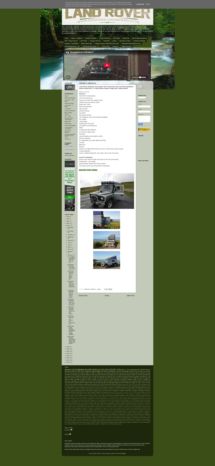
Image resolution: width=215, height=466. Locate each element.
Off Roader (114, 384)
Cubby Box (141, 404)
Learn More (140, 4)
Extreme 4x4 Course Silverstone (116, 408)
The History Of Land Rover (68, 128)
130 (101, 379)
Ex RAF (122, 389)
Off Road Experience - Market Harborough (99, 414)
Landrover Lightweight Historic (120, 411)
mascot (126, 396)
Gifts (103, 376)
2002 (116, 381)
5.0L (108, 401)
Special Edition (100, 420)
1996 (143, 382)
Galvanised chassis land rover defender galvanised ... (71, 285)
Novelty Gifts (75, 414)
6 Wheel (117, 401)
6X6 (133, 401)
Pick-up (119, 373)
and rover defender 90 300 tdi (71, 423)
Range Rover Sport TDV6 (135, 395)
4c (69, 400)
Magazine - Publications (138, 390)
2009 (94, 390)
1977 (114, 376)
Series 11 (144, 385)
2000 (147, 382)
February (70, 251)
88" (114, 370)
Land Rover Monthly (105, 384)
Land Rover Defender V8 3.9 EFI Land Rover (71, 266)
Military (91, 395)
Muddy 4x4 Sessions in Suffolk (129, 412)
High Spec (85, 409)
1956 (77, 376)
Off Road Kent (142, 415)
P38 (73, 392)
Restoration (140, 389)
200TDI (140, 374)
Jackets (104, 409)
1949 (76, 382)
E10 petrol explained (76, 408)
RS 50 (79, 419)
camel (79, 423)
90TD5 (146, 379)
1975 (140, 378)
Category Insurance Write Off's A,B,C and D (107, 43)
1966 (92, 373)
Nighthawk (147, 412)
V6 (101, 392)
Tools (146, 389)
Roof (134, 419)
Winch (117, 396)
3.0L (146, 398)
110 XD (116, 392)
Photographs (128, 417)
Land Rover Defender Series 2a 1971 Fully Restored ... (71, 302)
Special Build (93, 420)
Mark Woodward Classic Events (104, 412)
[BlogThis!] (107, 289)
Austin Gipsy (103, 403)
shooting (115, 423)
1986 (123, 379)
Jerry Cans (110, 409)
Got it (148, 4)
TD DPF (132, 420)
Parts (146, 381)
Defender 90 (82, 370)
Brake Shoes (141, 403)
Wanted (124, 422)
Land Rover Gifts (136, 385)
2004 (97, 385)
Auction (143, 373)
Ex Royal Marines (98, 408)
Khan (128, 409)
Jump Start (116, 409)
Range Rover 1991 (124, 395)
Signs (92, 392)
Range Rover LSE (96, 419)
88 (147, 371)
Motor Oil (119, 412)
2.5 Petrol (124, 398)
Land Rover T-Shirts (124, 41)
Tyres (116, 422)
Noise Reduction (68, 414)
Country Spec (98, 389)
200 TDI (96, 376)
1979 (113, 373)
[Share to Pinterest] (111, 289)
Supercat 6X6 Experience (119, 420)
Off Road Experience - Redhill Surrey (142, 414)
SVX (72, 396)
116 (80, 398)
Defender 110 (114, 371)
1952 (149, 373)
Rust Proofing (146, 419)
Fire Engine (144, 384)
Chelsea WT (92, 404)
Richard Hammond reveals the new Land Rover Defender (119, 419)
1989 (77, 379)
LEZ (131, 409)
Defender (76, 384)
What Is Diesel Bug (70, 98)
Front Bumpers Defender (120, 387)
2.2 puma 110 (102, 398)
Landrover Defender (69, 146)
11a (88, 381)
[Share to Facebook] (110, 289)
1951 (85, 385)
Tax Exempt (124, 371)
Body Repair (129, 403)
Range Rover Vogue (146, 395)
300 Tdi (80, 371)
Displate (144, 406)
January (70, 255)
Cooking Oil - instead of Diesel (131, 404)
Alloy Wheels (74, 393)
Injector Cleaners (97, 409)
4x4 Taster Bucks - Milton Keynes (90, 401)
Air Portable (84, 403)
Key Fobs (123, 409)
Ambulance (147, 374)
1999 (131, 376)
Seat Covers (80, 420)
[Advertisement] (108, 283)
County (133, 371)
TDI (108, 396)
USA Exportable (70, 387)
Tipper (134, 382)
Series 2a (96, 370)
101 (66, 382)
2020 (68, 346)
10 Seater (111, 392)
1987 (81, 382)
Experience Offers (120, 393)
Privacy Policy (106, 46)
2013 (68, 362)
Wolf (108, 376)
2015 (68, 357)
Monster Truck (97, 395)
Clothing (94, 393)
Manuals (86, 395)
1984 (143, 376)
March (70, 249)
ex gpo (83, 423)
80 (110, 390)
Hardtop (82, 381)
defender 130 (127, 378)
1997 (89, 379)
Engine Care (84, 408)
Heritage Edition (78, 409)
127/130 (84, 398)
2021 (68, 225)
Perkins (109, 417)
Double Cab (100, 373)
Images (90, 409)
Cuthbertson (108, 393)
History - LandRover (76, 38)
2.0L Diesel (90, 398)
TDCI (149, 385)
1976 (77, 378)
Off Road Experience (141, 387)
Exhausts (105, 408)
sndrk (112, 453)
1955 (66, 379)
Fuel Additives (137, 393)
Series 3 (68, 370)
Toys (124, 384)
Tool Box (83, 422)
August (70, 240)
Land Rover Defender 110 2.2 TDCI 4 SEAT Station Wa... (71, 275)
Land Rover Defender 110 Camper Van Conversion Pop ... (71, 320)
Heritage (122, 390)
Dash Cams (102, 406)
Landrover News (131, 411)
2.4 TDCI (138, 384)
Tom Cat (78, 422)
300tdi (143, 392)
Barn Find (92, 382)
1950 (146, 378)
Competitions (120, 404)
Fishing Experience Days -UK (90, 46)
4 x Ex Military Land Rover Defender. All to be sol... (71, 259)
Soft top (121, 374)
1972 (105, 371)
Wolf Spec (73, 385)
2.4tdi (77, 389)
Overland (68, 392)
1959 (135, 378)
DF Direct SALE (71, 406)
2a (98, 390)
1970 (72, 378)
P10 (99, 417)
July (69, 242)
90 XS (114, 385)
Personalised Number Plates (118, 417)
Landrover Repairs (79, 395)
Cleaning (114, 404)
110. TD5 (132, 384)
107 (127, 384)
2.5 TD (130, 392)
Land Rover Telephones (99, 411)
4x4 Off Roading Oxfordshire (136, 400)
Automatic (105, 387)
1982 (125, 376)
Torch (88, 422)
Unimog (112, 396)
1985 (101, 378)
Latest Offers (128, 390)
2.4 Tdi (119, 398)
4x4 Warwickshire (102, 401)
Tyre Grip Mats (110, 422)
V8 (68, 371)
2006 (102, 385)
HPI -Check (84, 41)
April (69, 247)
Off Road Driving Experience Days (131, 43)
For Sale (128, 385)
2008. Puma (89, 390)
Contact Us (115, 46)
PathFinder (104, 417)
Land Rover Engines (90, 38)
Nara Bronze (140, 412)
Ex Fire (117, 389)
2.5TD (135, 392)
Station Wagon (96, 371)
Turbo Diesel (103, 422)
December (70, 227)
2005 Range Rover (135, 398)
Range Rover (112, 374)
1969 (107, 373)
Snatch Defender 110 (92, 396)
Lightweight (133, 369)
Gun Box (71, 409)
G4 (149, 384)
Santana (74, 420)
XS (120, 378)
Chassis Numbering (104, 38)
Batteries (123, 403)
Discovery (111, 389)
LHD (129, 387)
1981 (119, 376)
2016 (68, 355)
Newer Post (83, 295)
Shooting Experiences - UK (72, 46)
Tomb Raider (112, 378)
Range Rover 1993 (87, 419)
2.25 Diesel (82, 387)
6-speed (122, 401)
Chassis (111, 387)
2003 (135, 379)
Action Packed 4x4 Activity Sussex (73, 403)
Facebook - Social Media (71, 43)
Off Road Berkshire (84, 414)
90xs (69, 393)
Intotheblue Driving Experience (92, 384)
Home (66, 38)
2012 (106, 385)
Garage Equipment (137, 408)
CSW (70, 404)
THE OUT (138, 420)
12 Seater (80, 385)
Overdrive (128, 389)
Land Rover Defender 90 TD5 (140, 409)
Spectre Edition (102, 396)
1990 (76, 387)
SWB (87, 371)
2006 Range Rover (79, 390)
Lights (66, 412)
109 (141, 369)
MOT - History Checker (71, 41)
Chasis (70, 384)
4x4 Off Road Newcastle (102, 400)
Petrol (104, 374)
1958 (87, 373)
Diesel (115, 406)
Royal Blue (139, 419)
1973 (99, 374)
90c (145, 401)
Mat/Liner (148, 390)
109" (73, 371)
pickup (105, 392)
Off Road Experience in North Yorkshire (129, 415)
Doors (149, 406)
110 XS (71, 382)
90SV (142, 401)
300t (149, 398)
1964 (95, 378)
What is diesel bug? (86, 43)
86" (140, 379)
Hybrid (72, 395)
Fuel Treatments (145, 393)
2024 (68, 219)
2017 (68, 353)
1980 (133, 374)
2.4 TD (114, 398)
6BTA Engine (128, 401)
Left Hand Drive (140, 411)
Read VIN (104, 419)
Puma (119, 384)
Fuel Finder (106, 41)
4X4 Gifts (82, 389)
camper (137, 376)
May (69, 245)
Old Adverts (88, 417)
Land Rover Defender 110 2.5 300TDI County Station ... (71, 294)
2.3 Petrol (126, 392)
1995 (110, 381)
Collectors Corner (101, 393)
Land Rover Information (87, 411)
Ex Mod (84, 376)
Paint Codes (116, 38)
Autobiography (111, 403)
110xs (121, 392)
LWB (82, 374)
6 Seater (106, 390)
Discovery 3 (127, 406)
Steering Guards (108, 420)
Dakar (97, 406)
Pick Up (134, 389)
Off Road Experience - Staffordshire (73, 415)
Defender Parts (121, 385)
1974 (125, 373)
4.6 (66, 400)
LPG (122, 382)
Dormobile (68, 408)
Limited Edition (72, 412)
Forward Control (124, 381)
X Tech (140, 422)
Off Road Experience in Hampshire (112, 415)
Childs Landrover (100, 404)
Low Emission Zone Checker (90, 412)
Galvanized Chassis (113, 382)
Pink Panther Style (136, 417)
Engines (91, 408)
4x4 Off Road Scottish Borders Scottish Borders (118, 400)
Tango (68, 422)
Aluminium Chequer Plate (94, 403)
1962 (81, 373)
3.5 (100, 387)
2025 (68, 216)
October (70, 234)
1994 (83, 379)
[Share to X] (108, 289)
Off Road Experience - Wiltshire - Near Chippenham (93, 415)
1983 (136, 373)
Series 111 (70, 376)
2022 (68, 223)
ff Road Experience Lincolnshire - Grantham (96, 423)
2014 (68, 360)
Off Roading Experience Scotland (77, 417)
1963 (68, 374)
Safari (87, 374)
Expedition (74, 381)
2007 (112, 379)
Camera (74, 404)
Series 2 (147, 369)
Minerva (128, 382)
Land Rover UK (109, 411)
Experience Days (69, 103)
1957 (90, 376)
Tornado (92, 422)
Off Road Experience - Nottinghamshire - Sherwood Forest (121, 414)
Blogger (124, 453)
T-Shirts (127, 420)
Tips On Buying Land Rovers (69, 118)
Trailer (97, 422)
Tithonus (73, 422)
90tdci (149, 401)
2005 (129, 398)
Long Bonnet (79, 412)
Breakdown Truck (82, 393)
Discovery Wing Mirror (136, 406)
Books (135, 403)
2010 (66, 384)
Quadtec (144, 417)
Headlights (67, 395)
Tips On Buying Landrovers (139, 38)
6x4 (147, 392)
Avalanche (118, 403)
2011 (88, 387)
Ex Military (140, 371)
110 (106, 370)
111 (77, 398)
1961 (106, 379)
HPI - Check (68, 116)
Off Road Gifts (105, 395)
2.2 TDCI (72, 390)
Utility (120, 422)
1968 (131, 373)
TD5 (71, 373)
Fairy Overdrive (128, 408)
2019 (68, 349)
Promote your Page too (69, 149)
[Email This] (105, 289)
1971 (66, 373)
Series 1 (123, 369)
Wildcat (129, 422)
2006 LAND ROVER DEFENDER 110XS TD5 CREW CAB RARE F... (71, 340)
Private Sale (78, 392)
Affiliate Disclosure (127, 46)
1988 (86, 382)
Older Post (130, 295)
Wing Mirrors (135, 422)
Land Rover (68, 430)
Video (70, 389)
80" (76, 373)
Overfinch (95, 417)
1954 (139, 382)
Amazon (67, 381)
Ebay (114, 393)
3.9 (101, 390)
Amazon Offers (89, 389)
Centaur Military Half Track (83, 404)
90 (105, 378)
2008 (117, 379)
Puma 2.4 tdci (86, 392)
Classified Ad (108, 404)
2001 (95, 379)
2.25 (108, 398)
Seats (76, 396)
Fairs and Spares (129, 393)
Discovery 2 (120, 406)
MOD (133, 387)
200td (142, 398)
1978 (93, 381)
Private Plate (116, 395)
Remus (67, 396)
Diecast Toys (109, 406)
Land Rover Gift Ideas (139, 41)
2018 (68, 351)
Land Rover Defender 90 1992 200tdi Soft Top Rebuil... (71, 310)
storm (120, 423)
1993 (104, 381)
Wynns (121, 396)
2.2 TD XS (96, 398)
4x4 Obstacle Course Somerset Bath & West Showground (83, 400)
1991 (99, 381)
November (70, 231)
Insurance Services (95, 41)
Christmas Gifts (102, 382)
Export (81, 384)
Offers (110, 395)
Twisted (97, 392)
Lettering (147, 411)
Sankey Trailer (68, 420)
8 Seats (137, 401)
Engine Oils (126, 38)
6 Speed (112, 401)
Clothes (89, 393)
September (71, 237)
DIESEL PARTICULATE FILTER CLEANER (85, 406)
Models (114, 412)
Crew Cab (105, 389)
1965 (127, 374)
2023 (68, 221)
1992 (93, 385)
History (114, 41)
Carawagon (115, 390)
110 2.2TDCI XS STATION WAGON (137, 396)
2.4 (111, 398)
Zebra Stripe (146, 422)
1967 (93, 374)
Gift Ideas (75, 374)
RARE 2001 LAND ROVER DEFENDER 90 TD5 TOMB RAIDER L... (71, 330)
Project (67, 385)
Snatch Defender (82, 396)
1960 (71, 379)
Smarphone (86, 420)
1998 (129, 379)
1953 (89, 385)
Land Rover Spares (137, 381)
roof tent (110, 423)
